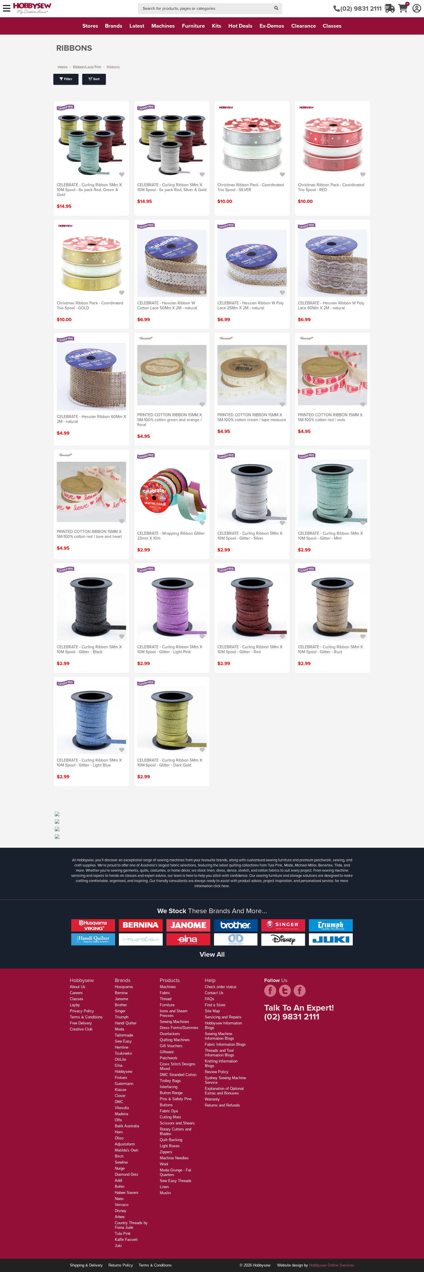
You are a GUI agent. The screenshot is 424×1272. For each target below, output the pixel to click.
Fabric (165, 993)
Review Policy (216, 1072)
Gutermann (124, 1083)
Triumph (121, 1017)
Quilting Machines (175, 1040)
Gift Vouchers (171, 1046)
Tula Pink (123, 1233)
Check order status (221, 987)
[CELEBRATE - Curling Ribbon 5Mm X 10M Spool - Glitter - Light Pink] (172, 607)
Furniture (167, 1005)
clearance (303, 26)
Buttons (166, 1105)
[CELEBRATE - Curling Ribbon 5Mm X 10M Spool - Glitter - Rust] (332, 607)
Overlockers (170, 1034)
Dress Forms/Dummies (179, 1028)
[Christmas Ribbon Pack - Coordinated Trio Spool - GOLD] (91, 263)
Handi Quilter (125, 1023)
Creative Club (81, 1029)
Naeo (119, 1198)
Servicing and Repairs (223, 1017)
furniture (193, 26)
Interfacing (168, 1087)
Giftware (167, 1052)
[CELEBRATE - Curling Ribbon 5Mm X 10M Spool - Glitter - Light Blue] (91, 720)
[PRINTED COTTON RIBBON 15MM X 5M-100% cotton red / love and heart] (91, 491)
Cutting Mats (170, 1117)
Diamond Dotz (126, 1174)
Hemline (121, 1047)
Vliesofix (122, 1108)
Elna (118, 1065)
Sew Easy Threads (176, 1181)
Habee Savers (126, 1192)
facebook (270, 991)
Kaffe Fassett (126, 1239)
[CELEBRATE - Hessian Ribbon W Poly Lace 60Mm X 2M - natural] (332, 263)
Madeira (121, 1114)
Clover (120, 1096)
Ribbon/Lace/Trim (87, 67)
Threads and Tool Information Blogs (219, 1052)
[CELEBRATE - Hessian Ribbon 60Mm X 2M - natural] (91, 376)
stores (90, 26)
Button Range (171, 1093)
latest (137, 26)
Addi (118, 1180)
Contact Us (214, 993)
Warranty (212, 1099)
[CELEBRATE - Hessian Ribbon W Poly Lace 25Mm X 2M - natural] (252, 263)
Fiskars (121, 1077)
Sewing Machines (174, 1022)
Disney (120, 1211)
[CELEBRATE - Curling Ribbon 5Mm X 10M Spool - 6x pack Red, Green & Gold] (91, 145)
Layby (75, 1005)
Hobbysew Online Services (331, 1265)
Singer (120, 1011)
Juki (118, 1245)
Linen (164, 1187)
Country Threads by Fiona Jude (131, 1225)
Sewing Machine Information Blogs (219, 1036)
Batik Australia (127, 1126)
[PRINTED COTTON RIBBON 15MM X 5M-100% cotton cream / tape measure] (252, 375)
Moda (119, 1029)
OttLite (120, 1059)
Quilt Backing (171, 1140)
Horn (119, 1132)
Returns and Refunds (222, 1105)
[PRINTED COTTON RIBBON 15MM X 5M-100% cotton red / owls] (332, 375)
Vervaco (121, 1205)
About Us (77, 987)
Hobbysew (123, 1071)
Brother (121, 1005)
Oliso (119, 1138)
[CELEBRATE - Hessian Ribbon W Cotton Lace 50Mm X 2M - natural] (172, 263)
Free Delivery (81, 1023)
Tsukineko (123, 1053)
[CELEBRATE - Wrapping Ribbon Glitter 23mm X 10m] (172, 493)
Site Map (212, 1011)
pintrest (300, 991)
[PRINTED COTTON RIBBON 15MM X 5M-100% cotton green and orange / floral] (172, 375)
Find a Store (215, 1005)
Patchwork (168, 1058)
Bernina (121, 993)
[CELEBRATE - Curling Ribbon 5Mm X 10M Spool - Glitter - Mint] (332, 493)
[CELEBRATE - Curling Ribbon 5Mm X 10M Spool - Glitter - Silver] (252, 493)
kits (216, 26)
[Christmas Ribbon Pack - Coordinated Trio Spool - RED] (332, 145)
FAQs (209, 999)
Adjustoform (125, 1144)
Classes (76, 999)
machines (163, 26)
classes (332, 26)
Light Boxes (170, 1146)
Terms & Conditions (86, 1017)
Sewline (121, 1162)
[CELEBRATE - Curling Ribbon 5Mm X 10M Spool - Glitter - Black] (91, 607)
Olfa (118, 1120)
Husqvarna (124, 987)
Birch (119, 1156)
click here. (221, 886)
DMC (119, 1102)
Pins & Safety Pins (176, 1099)
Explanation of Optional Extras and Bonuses (224, 1090)
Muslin (165, 1193)
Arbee (120, 1217)
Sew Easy (123, 1041)
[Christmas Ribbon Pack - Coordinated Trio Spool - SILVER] (252, 145)
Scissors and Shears (177, 1123)
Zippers (166, 1152)
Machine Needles (174, 1158)
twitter (285, 991)
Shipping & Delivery (86, 1265)
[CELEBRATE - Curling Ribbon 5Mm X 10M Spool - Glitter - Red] (252, 607)
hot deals (240, 26)
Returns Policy (120, 1265)
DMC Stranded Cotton (178, 1075)
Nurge (120, 1168)
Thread (165, 999)
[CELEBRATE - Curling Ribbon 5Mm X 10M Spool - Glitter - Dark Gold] (172, 720)
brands (113, 26)
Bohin (119, 1186)
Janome (121, 999)
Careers (76, 993)
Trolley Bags (170, 1081)
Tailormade (124, 1035)
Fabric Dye (169, 1111)
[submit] (276, 8)
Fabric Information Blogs (225, 1044)
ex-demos (272, 26)
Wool (164, 1164)
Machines (168, 987)
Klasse (120, 1090)
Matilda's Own (126, 1150)
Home (62, 67)
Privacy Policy (82, 1011)
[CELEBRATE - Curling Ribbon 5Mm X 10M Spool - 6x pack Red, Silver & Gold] (172, 145)
